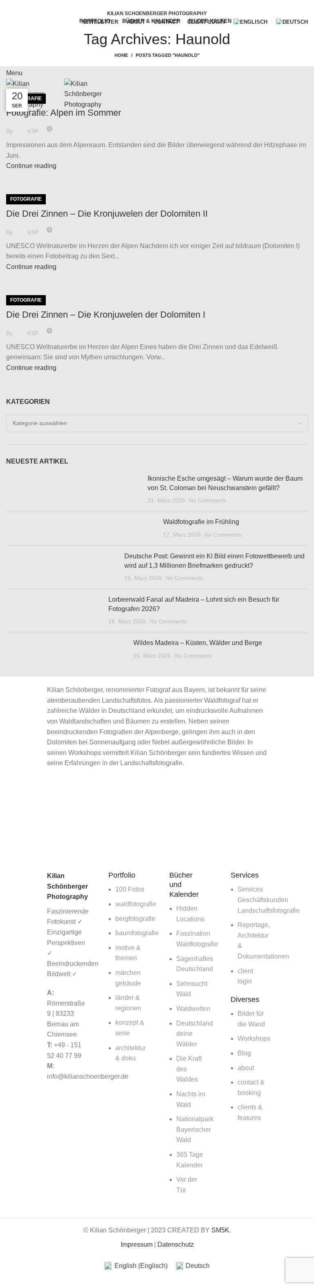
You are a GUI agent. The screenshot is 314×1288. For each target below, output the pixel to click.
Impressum (137, 1244)
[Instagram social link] (161, 5)
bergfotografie (135, 918)
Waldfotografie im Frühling (201, 521)
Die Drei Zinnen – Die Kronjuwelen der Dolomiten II (107, 213)
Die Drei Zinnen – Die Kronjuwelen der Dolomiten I (105, 314)
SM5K (220, 1230)
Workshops (254, 1038)
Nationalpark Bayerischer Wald (194, 1129)
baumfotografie (137, 933)
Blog (244, 1053)
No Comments (207, 500)
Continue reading (31, 165)
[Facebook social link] (143, 5)
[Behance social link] (171, 5)
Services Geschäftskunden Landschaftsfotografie (269, 900)
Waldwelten (193, 1008)
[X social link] (152, 5)
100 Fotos (129, 889)
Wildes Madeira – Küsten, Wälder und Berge (197, 642)
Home (121, 55)
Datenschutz (175, 1244)
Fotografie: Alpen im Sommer (63, 113)
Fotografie (26, 199)
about (246, 1067)
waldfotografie (135, 903)
